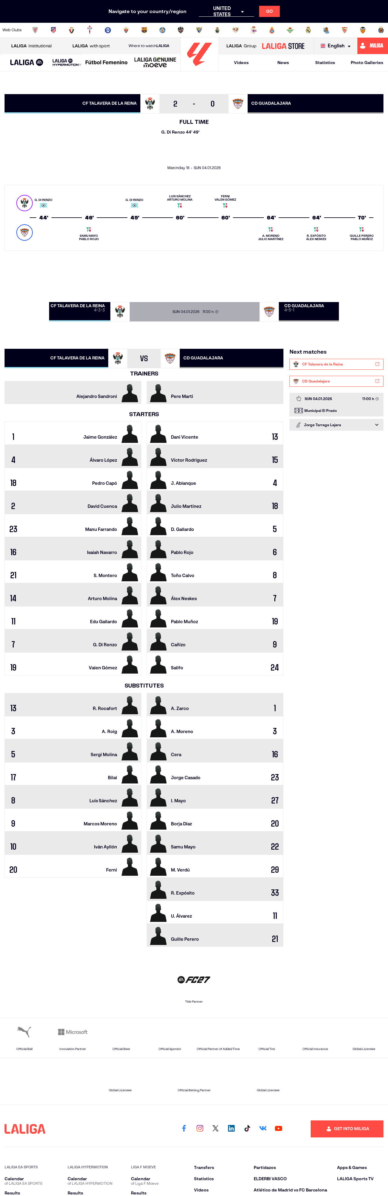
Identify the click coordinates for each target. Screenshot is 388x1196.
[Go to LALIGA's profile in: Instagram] (199, 1128)
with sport (91, 45)
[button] (26, 62)
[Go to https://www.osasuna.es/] (71, 30)
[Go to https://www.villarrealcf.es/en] (381, 30)
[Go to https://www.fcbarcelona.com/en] (144, 30)
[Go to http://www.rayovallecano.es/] (235, 30)
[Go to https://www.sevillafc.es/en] (344, 30)
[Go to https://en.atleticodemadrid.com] (53, 30)
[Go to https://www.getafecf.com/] (162, 30)
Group (241, 45)
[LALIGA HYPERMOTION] (67, 63)
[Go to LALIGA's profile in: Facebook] (184, 1128)
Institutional (31, 45)
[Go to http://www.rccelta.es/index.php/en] (89, 30)
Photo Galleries (367, 62)
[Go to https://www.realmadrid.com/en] (308, 30)
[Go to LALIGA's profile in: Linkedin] (231, 1128)
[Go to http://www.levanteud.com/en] (180, 30)
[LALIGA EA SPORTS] (26, 63)
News (283, 62)
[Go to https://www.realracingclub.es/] (217, 30)
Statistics (325, 62)
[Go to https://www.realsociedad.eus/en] (326, 30)
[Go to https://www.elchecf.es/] (126, 30)
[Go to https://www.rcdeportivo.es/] (253, 30)
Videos (241, 62)
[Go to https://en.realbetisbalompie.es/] (290, 30)
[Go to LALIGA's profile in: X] (215, 1128)
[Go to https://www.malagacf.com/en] (199, 30)
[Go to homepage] (199, 68)
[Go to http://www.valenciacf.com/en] (362, 30)
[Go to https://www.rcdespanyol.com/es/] (271, 30)
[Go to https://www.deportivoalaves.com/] (107, 30)
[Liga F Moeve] (106, 63)
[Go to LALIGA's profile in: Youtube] (278, 1128)
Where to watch (149, 46)
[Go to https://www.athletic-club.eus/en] (35, 30)
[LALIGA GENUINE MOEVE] (155, 63)
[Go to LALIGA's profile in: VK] (262, 1128)
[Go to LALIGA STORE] (283, 46)
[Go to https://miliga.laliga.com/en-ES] (372, 46)
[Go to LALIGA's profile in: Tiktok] (247, 1128)
